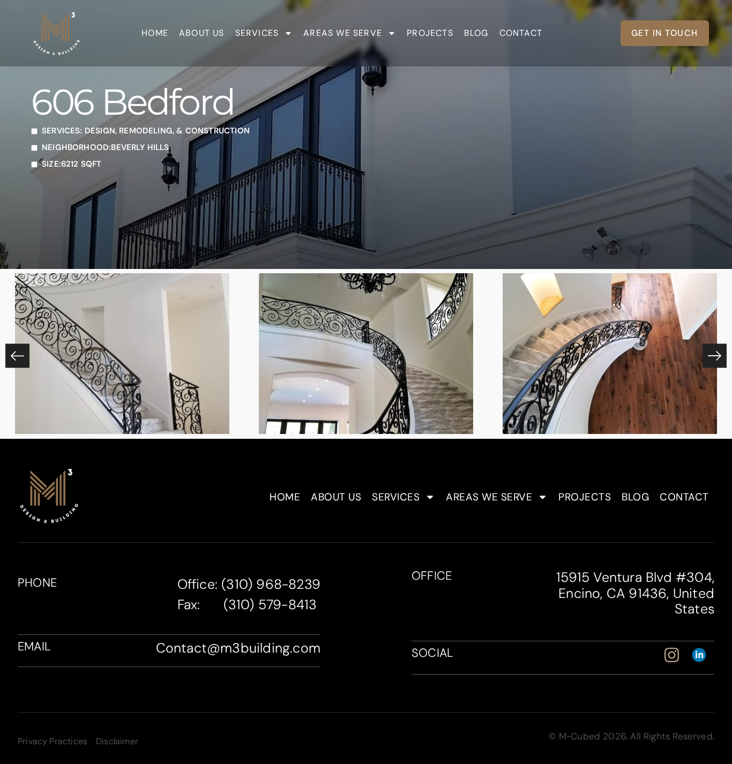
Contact (520, 33)
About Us (202, 33)
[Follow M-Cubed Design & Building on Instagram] (675, 655)
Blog (476, 33)
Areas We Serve (342, 33)
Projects (430, 33)
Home (154, 33)
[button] (17, 356)
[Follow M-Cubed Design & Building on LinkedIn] (702, 655)
